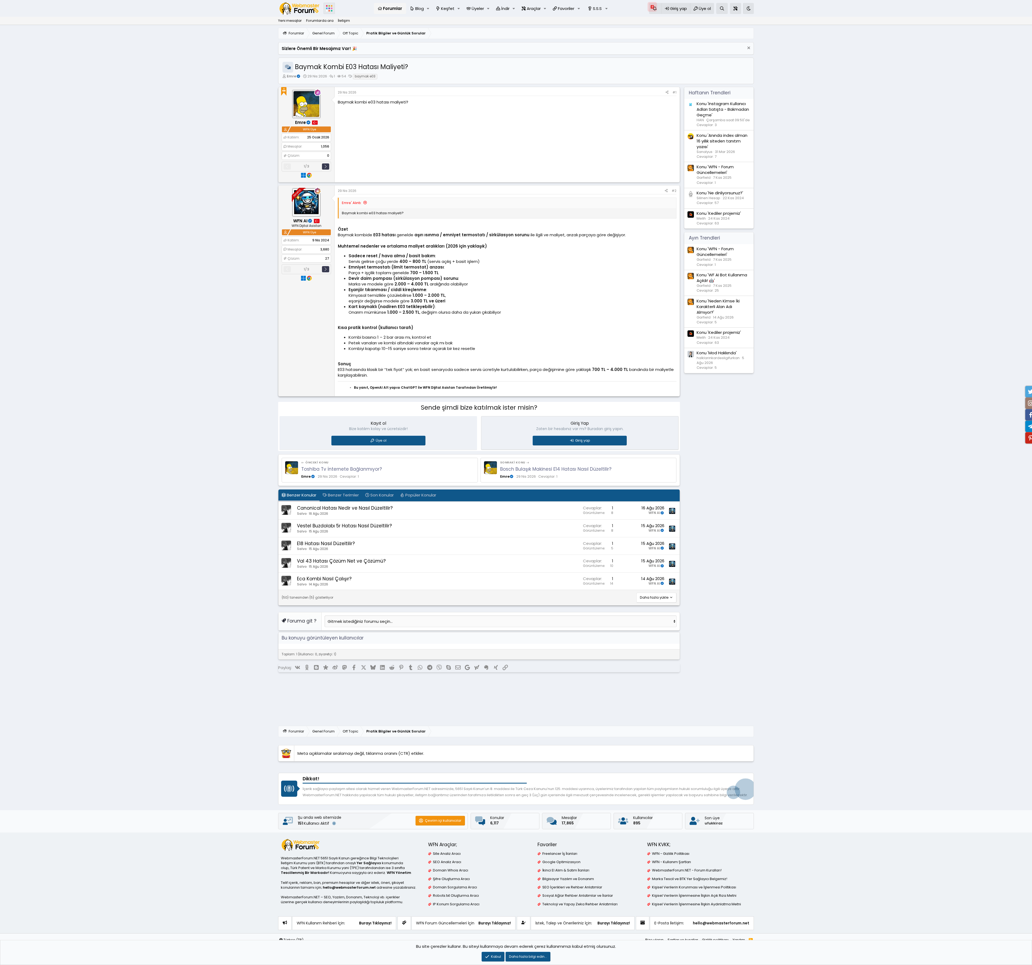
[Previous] (287, 166)
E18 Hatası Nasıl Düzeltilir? (326, 543)
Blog (419, 8)
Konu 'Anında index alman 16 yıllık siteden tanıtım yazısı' (722, 141)
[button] (428, 8)
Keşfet (447, 8)
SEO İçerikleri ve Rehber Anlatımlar (572, 887)
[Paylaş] (667, 93)
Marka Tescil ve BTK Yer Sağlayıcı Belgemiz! (689, 879)
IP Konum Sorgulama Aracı (456, 904)
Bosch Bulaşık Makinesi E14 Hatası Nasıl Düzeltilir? (555, 469)
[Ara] (722, 8)
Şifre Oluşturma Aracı (451, 879)
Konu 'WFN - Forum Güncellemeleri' (715, 169)
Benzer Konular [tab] (301, 495)
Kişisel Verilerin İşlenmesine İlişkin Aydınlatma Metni (696, 904)
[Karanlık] (748, 8)
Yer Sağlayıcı (369, 863)
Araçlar (534, 8)
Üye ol (381, 440)
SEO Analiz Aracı (447, 862)
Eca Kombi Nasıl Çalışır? (324, 579)
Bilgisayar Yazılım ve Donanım (568, 879)
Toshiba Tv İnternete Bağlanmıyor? (341, 469)
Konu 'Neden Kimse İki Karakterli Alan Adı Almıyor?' (718, 306)
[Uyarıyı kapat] (748, 48)
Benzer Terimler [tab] (343, 495)
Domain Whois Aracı (450, 870)
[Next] (325, 166)
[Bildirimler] (655, 8)
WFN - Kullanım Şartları (671, 862)
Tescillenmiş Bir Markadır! (305, 872)
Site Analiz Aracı (447, 853)
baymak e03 (365, 76)
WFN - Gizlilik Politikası (670, 853)
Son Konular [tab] (381, 495)
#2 (674, 190)
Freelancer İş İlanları (559, 853)
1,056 (325, 146)
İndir (505, 8)
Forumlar (392, 8)
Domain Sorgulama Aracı (455, 887)
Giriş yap (582, 440)
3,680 (324, 249)
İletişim (344, 20)
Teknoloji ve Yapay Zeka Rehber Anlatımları (580, 904)
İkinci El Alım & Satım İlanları (565, 870)
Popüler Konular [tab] (420, 495)
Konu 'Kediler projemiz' (719, 213)
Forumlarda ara (320, 20)
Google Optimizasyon (561, 862)
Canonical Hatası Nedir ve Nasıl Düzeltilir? (345, 508)
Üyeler (478, 8)
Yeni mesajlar (290, 20)
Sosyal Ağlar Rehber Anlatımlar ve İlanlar (577, 895)
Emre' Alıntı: (351, 202)
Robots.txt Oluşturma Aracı (456, 895)
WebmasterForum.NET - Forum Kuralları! (687, 870)
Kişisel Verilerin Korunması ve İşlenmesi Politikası (694, 887)
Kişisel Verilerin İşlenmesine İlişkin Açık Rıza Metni (694, 895)
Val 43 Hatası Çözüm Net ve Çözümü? (341, 561)
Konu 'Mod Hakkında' (717, 353)
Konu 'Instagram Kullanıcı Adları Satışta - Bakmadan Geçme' (723, 109)
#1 (674, 92)
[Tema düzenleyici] (735, 8)
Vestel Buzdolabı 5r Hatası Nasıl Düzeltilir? (344, 526)
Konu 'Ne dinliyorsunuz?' (720, 193)
